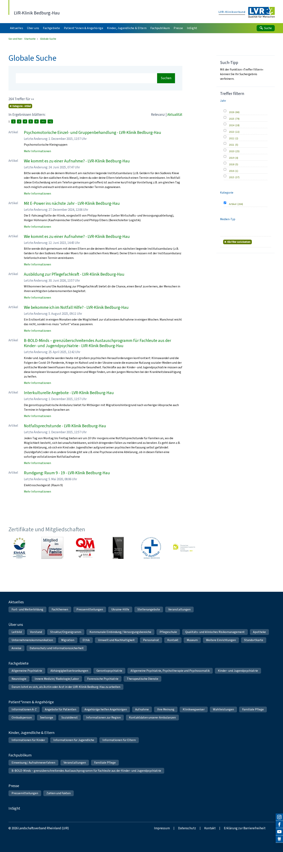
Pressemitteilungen (89, 609)
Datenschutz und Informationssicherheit (57, 648)
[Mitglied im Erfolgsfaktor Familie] (52, 548)
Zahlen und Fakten (58, 793)
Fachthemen (60, 609)
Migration (67, 640)
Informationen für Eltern (119, 740)
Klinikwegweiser (194, 709)
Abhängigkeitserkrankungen (69, 671)
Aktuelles (16, 602)
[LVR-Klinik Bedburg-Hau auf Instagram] (279, 817)
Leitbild (17, 632)
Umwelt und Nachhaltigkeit (116, 640)
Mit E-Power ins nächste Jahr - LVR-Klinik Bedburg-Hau (72, 203)
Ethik (86, 640)
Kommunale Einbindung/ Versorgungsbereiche (120, 632)
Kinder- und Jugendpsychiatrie (238, 671)
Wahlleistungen (223, 709)
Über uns (15, 624)
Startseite (30, 39)
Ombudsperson (22, 717)
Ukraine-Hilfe (120, 609)
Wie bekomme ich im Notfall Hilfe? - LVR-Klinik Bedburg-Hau (76, 307)
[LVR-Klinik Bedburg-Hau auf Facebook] (279, 824)
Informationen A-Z (24, 709)
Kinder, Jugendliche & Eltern (31, 732)
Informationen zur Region (103, 717)
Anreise (16, 648)
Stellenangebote (148, 609)
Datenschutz (187, 828)
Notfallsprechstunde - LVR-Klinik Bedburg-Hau (65, 426)
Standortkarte (253, 640)
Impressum (162, 828)
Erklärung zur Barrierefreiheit (244, 828)
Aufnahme (142, 709)
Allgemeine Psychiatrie (27, 671)
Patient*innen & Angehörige (31, 702)
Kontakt (172, 640)
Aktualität (174, 114)
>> (43, 121)
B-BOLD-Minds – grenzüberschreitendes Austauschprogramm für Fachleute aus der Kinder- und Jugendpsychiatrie (86, 771)
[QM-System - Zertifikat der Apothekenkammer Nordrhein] (85, 548)
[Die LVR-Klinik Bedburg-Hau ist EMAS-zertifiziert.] (19, 548)
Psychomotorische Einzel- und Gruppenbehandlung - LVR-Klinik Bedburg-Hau (92, 132)
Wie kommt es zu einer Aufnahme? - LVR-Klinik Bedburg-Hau (77, 161)
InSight (14, 808)
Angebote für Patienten (60, 709)
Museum (192, 640)
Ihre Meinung (165, 709)
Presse (13, 785)
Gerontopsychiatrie (109, 671)
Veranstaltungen (179, 609)
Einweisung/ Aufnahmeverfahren (33, 763)
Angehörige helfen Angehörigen (106, 709)
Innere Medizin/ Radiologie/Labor (57, 679)
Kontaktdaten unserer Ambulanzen (152, 717)
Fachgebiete (18, 663)
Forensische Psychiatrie (102, 679)
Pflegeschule (168, 632)
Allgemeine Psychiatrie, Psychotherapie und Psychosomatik (170, 671)
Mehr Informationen (37, 151)
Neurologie (19, 679)
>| (50, 121)
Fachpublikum (20, 755)
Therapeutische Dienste (142, 679)
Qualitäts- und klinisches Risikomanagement (215, 632)
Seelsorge (46, 717)
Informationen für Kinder (28, 740)
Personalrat (151, 640)
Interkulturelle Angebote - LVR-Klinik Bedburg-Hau (69, 392)
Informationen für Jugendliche (73, 740)
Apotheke (259, 632)
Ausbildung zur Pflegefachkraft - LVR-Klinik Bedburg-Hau (74, 274)
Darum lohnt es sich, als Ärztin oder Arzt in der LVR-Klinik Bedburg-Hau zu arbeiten (66, 687)
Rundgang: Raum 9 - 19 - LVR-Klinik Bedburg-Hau (67, 473)
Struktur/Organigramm (65, 632)
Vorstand (36, 632)
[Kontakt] (279, 839)
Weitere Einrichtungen (221, 640)
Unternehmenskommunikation (32, 640)
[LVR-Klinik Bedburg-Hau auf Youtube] (279, 831)
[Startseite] (247, 12)
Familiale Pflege (253, 709)
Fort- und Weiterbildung (27, 609)
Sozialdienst (69, 717)
